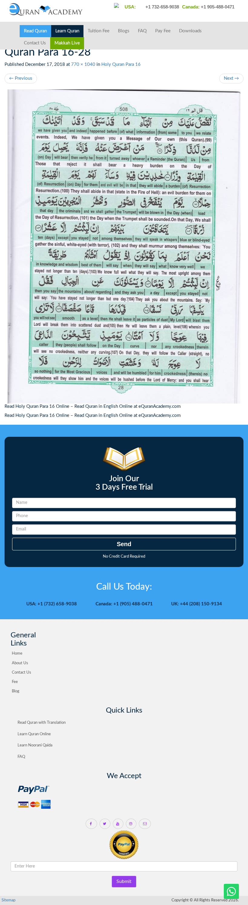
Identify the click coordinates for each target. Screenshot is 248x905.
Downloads (190, 31)
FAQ (142, 31)
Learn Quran (67, 31)
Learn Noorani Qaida (35, 745)
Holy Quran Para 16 (121, 64)
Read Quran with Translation (42, 723)
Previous (20, 78)
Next (231, 78)
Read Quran (35, 31)
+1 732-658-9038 (161, 6)
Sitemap (8, 900)
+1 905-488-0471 (217, 6)
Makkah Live (67, 43)
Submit (124, 881)
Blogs (123, 31)
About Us (20, 663)
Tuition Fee (98, 31)
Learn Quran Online (34, 734)
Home (17, 653)
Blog (15, 691)
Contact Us (35, 43)
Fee (15, 682)
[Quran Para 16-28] (124, 246)
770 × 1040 (83, 64)
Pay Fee (163, 31)
